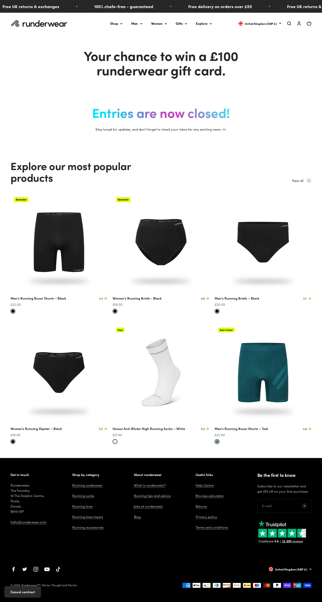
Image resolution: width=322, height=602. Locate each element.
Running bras (82, 506)
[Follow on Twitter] (25, 569)
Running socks (83, 496)
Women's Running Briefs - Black (137, 298)
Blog (137, 517)
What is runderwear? (150, 485)
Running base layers (87, 517)
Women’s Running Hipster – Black (36, 428)
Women (157, 23)
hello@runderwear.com (28, 522)
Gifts (179, 23)
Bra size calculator (210, 496)
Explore (201, 23)
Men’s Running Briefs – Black (237, 298)
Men (134, 23)
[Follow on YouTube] (47, 569)
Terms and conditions (212, 527)
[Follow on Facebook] (13, 569)
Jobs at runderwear (148, 506)
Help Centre (205, 485)
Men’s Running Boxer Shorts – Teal (241, 428)
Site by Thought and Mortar (59, 585)
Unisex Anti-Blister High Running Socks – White (149, 428)
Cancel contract (23, 592)
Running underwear (87, 485)
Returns (201, 506)
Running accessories (88, 527)
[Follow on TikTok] (58, 569)
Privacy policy (206, 517)
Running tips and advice (152, 496)
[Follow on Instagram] (36, 569)
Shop (114, 23)
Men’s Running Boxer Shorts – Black (38, 298)
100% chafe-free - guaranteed (117, 6)
